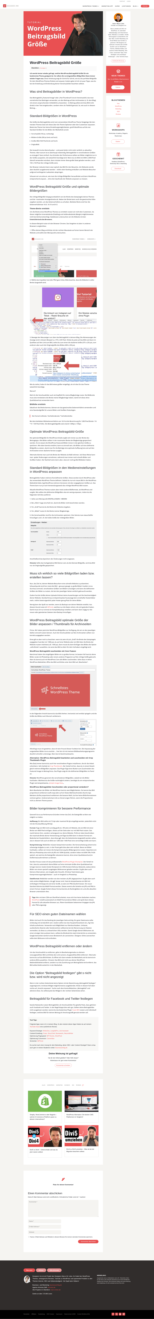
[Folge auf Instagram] (123, 1314)
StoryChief (51, 1033)
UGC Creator (50, 1314)
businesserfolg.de (56, 1285)
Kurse (117, 6)
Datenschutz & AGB (69, 1314)
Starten (118, 141)
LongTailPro (54, 1031)
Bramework (59, 1033)
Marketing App (107, 6)
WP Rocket (50, 1036)
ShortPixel (35, 900)
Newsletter (26, 1314)
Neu (118, 103)
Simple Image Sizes (56, 783)
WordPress (50, 1085)
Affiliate (41, 1270)
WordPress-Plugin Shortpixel (72, 862)
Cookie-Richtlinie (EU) (83, 1314)
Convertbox (50, 1038)
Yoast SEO (75, 1010)
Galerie (118, 87)
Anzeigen (43, 68)
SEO (73, 1085)
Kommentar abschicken (88, 1241)
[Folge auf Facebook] (113, 1314)
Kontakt (122, 1)
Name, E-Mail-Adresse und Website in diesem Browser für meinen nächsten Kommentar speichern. (61, 1237)
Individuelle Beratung (118, 60)
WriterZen (46, 1031)
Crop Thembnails (56, 766)
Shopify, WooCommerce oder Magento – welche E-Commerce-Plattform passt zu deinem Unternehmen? (43, 1117)
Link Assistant (63, 1031)
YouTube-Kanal (35, 1027)
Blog (135, 6)
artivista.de (51, 1287)
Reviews (78, 1085)
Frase (45, 1033)
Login (128, 1)
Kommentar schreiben (63, 1065)
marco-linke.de (56, 1290)
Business (67, 1085)
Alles (43, 1085)
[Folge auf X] (116, 1314)
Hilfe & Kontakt (54, 1270)
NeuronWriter (68, 1033)
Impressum (59, 1314)
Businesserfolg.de (61, 1048)
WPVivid (40, 1041)
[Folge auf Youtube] (120, 1314)
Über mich (29, 1270)
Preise (145, 6)
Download (118, 168)
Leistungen (126, 6)
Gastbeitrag (41, 1314)
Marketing (59, 1085)
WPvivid (50, 607)
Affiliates (33, 1314)
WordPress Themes (90, 6)
